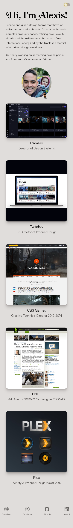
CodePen (6, 514)
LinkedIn (67, 514)
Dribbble (27, 514)
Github (47, 514)
